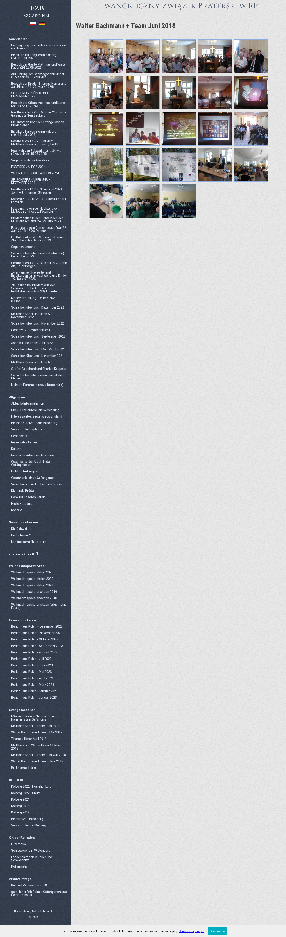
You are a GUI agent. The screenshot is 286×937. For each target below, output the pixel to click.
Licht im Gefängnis (24, 471)
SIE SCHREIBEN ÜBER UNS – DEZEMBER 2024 (30, 181)
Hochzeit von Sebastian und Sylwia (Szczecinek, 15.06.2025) (36, 152)
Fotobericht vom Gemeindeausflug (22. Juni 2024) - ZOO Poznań (39, 229)
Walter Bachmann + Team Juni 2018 (37, 761)
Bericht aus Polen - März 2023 (32, 684)
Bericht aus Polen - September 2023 (37, 646)
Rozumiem (217, 931)
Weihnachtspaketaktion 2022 (32, 579)
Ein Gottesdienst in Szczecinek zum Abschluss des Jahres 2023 (37, 238)
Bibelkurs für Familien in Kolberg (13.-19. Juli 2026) (33, 56)
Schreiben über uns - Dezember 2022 (37, 307)
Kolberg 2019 (20, 806)
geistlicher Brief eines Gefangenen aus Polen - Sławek (39, 893)
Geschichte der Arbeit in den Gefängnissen (31, 463)
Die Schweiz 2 (21, 535)
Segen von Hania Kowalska (30, 160)
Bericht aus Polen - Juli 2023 (31, 659)
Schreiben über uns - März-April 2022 (37, 349)
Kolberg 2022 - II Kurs (26, 793)
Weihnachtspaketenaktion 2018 (34, 598)
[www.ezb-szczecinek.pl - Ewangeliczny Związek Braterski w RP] (37, 17)
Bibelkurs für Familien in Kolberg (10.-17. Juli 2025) (33, 133)
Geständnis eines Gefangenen (33, 478)
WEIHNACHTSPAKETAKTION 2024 (35, 173)
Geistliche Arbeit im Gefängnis (33, 455)
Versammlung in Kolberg (28, 825)
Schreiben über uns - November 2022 (37, 323)
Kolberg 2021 (20, 799)
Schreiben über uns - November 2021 (37, 356)
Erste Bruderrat (22, 503)
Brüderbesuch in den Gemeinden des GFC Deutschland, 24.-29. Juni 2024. (37, 219)
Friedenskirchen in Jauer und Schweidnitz (31, 858)
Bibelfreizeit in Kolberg (27, 819)
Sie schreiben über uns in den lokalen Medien (37, 376)
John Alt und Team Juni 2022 (32, 343)
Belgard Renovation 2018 (29, 885)
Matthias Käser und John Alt (31, 362)
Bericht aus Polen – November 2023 (36, 633)
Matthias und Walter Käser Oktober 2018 (36, 746)
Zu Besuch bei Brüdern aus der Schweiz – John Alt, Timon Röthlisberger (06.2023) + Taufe (34, 288)
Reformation (20, 866)
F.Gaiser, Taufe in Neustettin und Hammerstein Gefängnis (34, 718)
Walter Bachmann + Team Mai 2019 (36, 732)
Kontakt (17, 510)
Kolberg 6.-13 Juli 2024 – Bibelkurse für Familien (38, 200)
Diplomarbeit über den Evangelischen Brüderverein (37, 123)
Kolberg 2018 (20, 812)
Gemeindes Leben (24, 442)
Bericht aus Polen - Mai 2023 (31, 671)
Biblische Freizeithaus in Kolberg (34, 423)
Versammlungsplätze (26, 429)
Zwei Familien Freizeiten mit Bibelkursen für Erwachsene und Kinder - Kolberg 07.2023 (39, 275)
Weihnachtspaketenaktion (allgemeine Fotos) (39, 606)
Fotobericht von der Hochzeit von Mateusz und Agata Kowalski (35, 210)
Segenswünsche (23, 247)
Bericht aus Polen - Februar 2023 (34, 691)
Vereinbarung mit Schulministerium (36, 484)
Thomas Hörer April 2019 (29, 739)
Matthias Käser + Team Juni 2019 (35, 726)
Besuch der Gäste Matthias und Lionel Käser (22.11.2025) (38, 104)
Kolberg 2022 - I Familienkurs (31, 786)
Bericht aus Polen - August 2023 (34, 652)
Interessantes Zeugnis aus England (36, 416)
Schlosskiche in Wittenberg (30, 850)
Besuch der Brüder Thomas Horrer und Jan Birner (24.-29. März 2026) (38, 85)
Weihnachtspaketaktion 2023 (32, 572)
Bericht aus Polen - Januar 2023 (34, 697)
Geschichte (19, 436)
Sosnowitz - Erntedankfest (30, 330)
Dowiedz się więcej (192, 931)
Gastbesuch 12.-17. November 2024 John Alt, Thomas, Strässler (36, 190)
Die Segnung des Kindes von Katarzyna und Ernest (39, 46)
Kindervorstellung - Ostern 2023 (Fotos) (34, 299)
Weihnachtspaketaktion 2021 (32, 585)
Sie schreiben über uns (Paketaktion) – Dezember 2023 (39, 254)
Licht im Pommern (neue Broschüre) (37, 385)
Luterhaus (18, 844)
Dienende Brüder (23, 490)
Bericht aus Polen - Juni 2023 (32, 665)
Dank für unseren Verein (28, 497)
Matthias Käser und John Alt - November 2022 (32, 315)
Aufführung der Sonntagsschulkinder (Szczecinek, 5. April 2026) (37, 75)
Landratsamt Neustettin (28, 542)
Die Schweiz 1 (21, 529)
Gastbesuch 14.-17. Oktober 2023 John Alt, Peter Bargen (39, 264)
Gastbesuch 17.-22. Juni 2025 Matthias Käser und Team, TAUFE (35, 142)
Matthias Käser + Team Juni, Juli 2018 (38, 755)
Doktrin (16, 449)
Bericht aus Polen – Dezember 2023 (37, 626)
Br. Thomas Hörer (23, 768)
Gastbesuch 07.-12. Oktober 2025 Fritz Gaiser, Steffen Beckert (38, 114)
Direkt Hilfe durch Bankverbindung (35, 410)
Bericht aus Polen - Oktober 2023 (34, 639)
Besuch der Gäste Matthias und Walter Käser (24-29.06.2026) (39, 66)
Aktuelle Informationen (27, 403)
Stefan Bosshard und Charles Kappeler (39, 369)
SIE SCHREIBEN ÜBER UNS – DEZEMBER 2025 (30, 94)
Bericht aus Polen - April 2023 (32, 678)
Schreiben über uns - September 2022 (38, 336)
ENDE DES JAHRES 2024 (28, 167)
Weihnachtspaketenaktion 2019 (34, 591)
